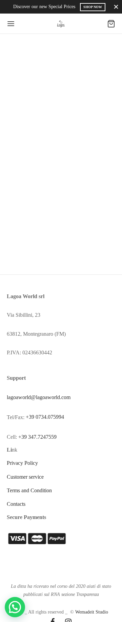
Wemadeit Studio (91, 612)
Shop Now (92, 7)
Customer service (25, 477)
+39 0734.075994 (45, 417)
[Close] (116, 6)
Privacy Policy (22, 463)
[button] (15, 607)
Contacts (16, 504)
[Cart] (111, 24)
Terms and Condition (29, 490)
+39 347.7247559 (37, 437)
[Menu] (11, 24)
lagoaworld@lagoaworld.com (38, 397)
